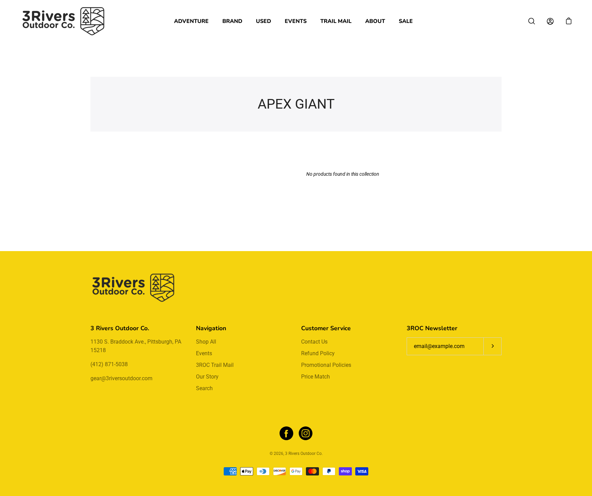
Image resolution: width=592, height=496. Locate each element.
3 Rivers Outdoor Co (303, 453)
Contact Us (314, 341)
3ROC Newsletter (432, 328)
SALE (406, 21)
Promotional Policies (326, 365)
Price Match (315, 376)
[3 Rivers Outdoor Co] (63, 21)
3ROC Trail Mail (215, 365)
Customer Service (326, 328)
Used (263, 21)
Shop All (206, 341)
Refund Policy (318, 353)
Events (296, 21)
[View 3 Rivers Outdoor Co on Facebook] (286, 433)
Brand (232, 21)
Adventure (191, 21)
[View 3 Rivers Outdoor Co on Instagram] (305, 433)
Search (204, 388)
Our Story (207, 376)
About (375, 21)
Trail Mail (336, 21)
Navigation (211, 328)
